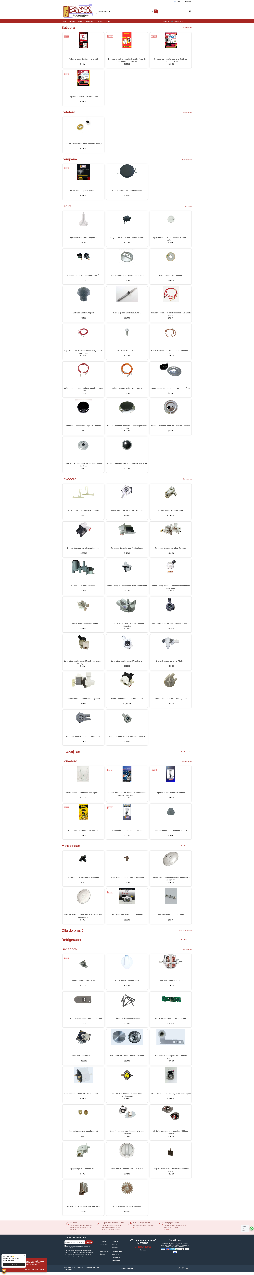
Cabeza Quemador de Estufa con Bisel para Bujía (127, 463)
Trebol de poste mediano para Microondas (127, 877)
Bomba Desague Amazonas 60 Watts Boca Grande (127, 586)
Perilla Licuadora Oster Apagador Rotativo (170, 830)
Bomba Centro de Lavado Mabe (170, 510)
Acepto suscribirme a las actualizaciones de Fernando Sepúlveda (77, 1247)
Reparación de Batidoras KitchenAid (83, 97)
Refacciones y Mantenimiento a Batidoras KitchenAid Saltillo (170, 60)
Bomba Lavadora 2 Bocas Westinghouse (170, 699)
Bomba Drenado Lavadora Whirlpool (170, 661)
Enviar (89, 1242)
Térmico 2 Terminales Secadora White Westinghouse (127, 1095)
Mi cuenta (188, 1)
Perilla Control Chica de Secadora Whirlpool (127, 1056)
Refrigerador (71, 940)
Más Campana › (187, 159)
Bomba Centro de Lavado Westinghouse (83, 548)
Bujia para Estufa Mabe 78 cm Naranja (127, 388)
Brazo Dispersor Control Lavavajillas (127, 313)
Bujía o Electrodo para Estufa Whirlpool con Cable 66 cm (83, 389)
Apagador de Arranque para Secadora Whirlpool (83, 1094)
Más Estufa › (188, 206)
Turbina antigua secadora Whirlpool (127, 1206)
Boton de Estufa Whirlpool (83, 313)
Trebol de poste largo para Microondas (83, 877)
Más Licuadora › (187, 761)
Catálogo (72, 21)
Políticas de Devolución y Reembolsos (116, 1257)
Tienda (108, 21)
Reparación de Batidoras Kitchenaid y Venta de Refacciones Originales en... (127, 60)
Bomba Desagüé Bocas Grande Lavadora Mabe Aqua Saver (171, 587)
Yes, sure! (14, 1264)
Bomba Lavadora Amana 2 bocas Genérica (83, 736)
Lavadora (69, 479)
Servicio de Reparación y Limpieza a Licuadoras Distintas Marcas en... (127, 794)
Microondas (71, 846)
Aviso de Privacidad (81, 1248)
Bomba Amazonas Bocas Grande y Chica (127, 510)
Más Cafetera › (187, 112)
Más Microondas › (186, 846)
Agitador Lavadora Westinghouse (83, 238)
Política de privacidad (31, 1269)
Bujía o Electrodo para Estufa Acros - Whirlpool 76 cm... (170, 352)
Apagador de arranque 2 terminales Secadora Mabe (170, 1170)
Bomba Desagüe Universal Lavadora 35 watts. (170, 623)
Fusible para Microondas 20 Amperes (170, 915)
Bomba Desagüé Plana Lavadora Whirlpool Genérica (127, 624)
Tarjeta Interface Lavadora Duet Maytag (170, 1018)
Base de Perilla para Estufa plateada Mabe (127, 275)
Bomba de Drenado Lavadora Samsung (170, 548)
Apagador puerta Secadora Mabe (83, 1169)
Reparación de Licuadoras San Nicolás (127, 830)
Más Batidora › (187, 27)
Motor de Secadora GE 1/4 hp (170, 981)
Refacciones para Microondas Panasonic (127, 915)
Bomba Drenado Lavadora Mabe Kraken (127, 661)
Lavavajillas (71, 752)
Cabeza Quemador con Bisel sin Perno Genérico (170, 426)
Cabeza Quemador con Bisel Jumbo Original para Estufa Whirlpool (127, 427)
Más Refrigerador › (186, 940)
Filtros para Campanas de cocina (83, 191)
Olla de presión (74, 930)
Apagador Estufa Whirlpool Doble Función (83, 275)
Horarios (166, 21)
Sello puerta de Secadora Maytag (127, 1018)
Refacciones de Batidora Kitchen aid (83, 59)
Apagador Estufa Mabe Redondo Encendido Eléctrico (170, 239)
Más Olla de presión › (185, 930)
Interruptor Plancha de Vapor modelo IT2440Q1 (83, 144)
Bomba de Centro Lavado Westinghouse (127, 548)
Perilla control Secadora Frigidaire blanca (127, 1169)
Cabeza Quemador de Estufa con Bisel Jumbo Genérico (83, 464)
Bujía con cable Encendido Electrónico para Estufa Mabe (171, 314)
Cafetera (68, 112)
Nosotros (80, 21)
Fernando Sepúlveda (77, 1267)
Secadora (69, 949)
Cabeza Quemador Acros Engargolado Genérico (170, 388)
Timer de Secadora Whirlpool (83, 1056)
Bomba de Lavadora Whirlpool (83, 586)
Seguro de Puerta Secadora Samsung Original (83, 1018)
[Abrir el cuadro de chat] (4, 1271)
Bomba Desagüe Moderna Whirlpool (83, 623)
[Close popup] (24, 1256)
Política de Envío (117, 1251)
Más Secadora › (187, 949)
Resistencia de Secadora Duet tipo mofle (83, 1206)
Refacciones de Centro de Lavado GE (83, 830)
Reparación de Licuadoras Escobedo (170, 793)
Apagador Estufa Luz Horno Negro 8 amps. (127, 238)
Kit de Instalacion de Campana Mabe (127, 191)
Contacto (89, 21)
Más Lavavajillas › (186, 752)
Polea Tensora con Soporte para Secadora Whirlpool (171, 1057)
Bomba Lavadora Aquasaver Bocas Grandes (127, 736)
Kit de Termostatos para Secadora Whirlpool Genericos (127, 1132)
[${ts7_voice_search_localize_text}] (152, 11)
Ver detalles (73, 1232)
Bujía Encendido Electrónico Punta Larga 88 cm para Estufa (83, 352)
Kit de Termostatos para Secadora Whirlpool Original (170, 1132)
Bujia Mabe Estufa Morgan (127, 351)
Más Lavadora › (187, 479)
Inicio (64, 21)
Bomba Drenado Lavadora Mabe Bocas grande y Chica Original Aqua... (83, 662)
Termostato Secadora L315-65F (83, 981)
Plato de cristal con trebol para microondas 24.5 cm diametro (171, 878)
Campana (69, 159)
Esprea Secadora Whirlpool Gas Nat (83, 1131)
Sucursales (99, 21)
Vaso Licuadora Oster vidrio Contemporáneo (83, 793)
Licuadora (69, 761)
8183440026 (178, 21)
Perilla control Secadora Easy (127, 981)
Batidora (68, 27)
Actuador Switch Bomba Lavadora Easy (83, 510)
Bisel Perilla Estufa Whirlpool (170, 275)
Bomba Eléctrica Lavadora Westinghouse (83, 699)
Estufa (67, 206)
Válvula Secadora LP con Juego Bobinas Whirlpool (171, 1094)
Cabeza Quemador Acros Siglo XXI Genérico (83, 426)
